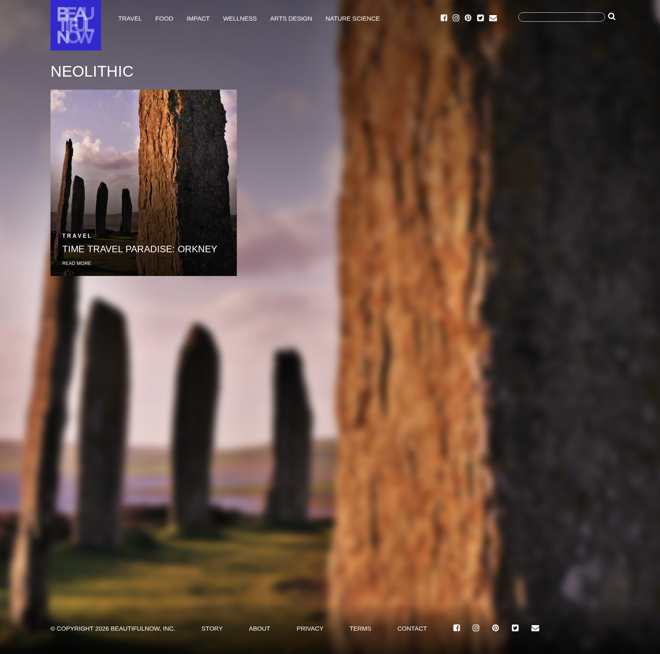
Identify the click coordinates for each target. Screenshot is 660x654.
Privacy (310, 628)
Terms (360, 628)
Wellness (240, 18)
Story (212, 628)
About (259, 628)
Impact (198, 18)
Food (164, 18)
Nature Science (353, 18)
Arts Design (291, 18)
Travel (130, 18)
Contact (412, 628)
